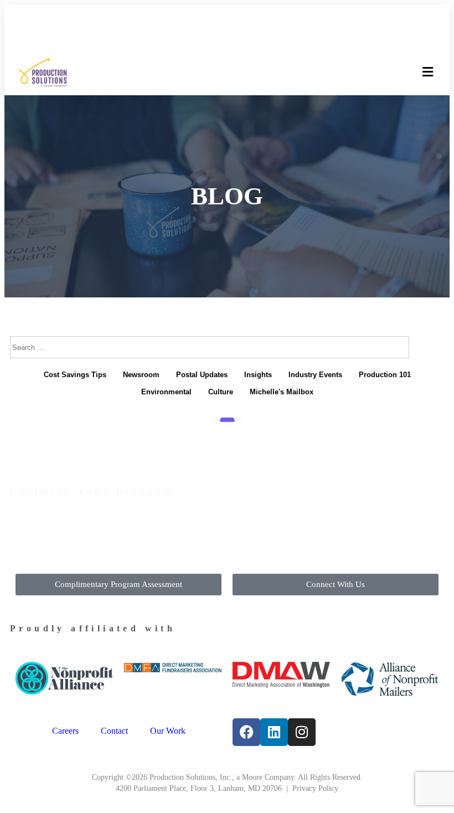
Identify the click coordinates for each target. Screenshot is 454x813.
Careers (65, 730)
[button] (427, 72)
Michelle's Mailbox (281, 392)
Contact (114, 730)
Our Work (167, 730)
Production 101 (385, 375)
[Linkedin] (274, 732)
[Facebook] (246, 732)
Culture (220, 392)
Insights (258, 375)
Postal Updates (202, 375)
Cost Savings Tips (75, 375)
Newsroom (141, 375)
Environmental (166, 392)
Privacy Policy (315, 788)
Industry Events (315, 375)
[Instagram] (302, 732)
